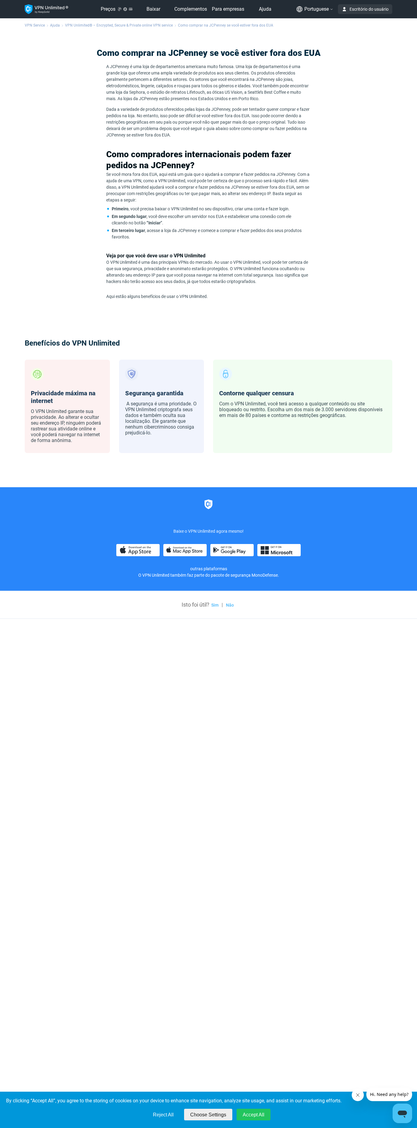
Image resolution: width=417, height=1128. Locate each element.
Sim (215, 605)
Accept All (253, 1114)
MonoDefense (265, 575)
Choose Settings (208, 1114)
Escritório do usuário (369, 9)
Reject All (163, 1114)
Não (230, 605)
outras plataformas (208, 568)
